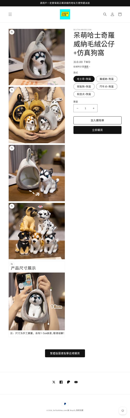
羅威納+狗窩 (107, 78)
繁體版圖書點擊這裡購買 (65, 353)
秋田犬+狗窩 (84, 94)
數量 (75, 101)
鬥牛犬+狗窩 (107, 86)
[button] (10, 14)
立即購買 (97, 130)
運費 (86, 66)
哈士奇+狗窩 (84, 78)
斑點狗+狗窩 (84, 86)
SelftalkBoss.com (60, 410)
